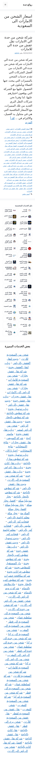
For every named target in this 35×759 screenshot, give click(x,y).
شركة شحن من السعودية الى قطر (17, 688)
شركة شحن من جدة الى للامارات (21, 135)
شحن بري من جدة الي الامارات (15, 132)
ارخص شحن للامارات (23, 137)
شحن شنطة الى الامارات (24, 154)
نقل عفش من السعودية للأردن (18, 717)
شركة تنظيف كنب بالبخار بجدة (18, 555)
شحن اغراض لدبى (13, 149)
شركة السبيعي (14, 438)
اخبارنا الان (11, 450)
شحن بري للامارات (26, 152)
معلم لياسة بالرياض (18, 517)
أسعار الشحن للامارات (22, 129)
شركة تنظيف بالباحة (18, 413)
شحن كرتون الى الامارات (17, 160)
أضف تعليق (26, 194)
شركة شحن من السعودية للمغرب (16, 701)
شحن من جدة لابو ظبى (15, 166)
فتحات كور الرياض (18, 521)
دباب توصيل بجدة (18, 408)
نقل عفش (22, 188)
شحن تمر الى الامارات (11, 152)
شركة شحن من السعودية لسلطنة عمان (17, 680)
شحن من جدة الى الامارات (19, 163)
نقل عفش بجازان (21, 442)
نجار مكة (12, 513)
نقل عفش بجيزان (21, 396)
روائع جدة (27, 4)
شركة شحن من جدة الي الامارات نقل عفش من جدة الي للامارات (18, 43)
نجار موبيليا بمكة (14, 504)
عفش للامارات (21, 183)
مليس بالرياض (22, 525)
